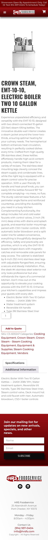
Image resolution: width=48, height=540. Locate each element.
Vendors (22, 353)
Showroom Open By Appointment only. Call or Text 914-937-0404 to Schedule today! (24, 3)
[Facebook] (20, 486)
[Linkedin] (28, 486)
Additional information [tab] (20, 369)
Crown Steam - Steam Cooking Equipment (23, 341)
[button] (5, 12)
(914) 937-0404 (24, 528)
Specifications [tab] (14, 362)
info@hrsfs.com (24, 531)
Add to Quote (14, 328)
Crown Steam (26, 337)
